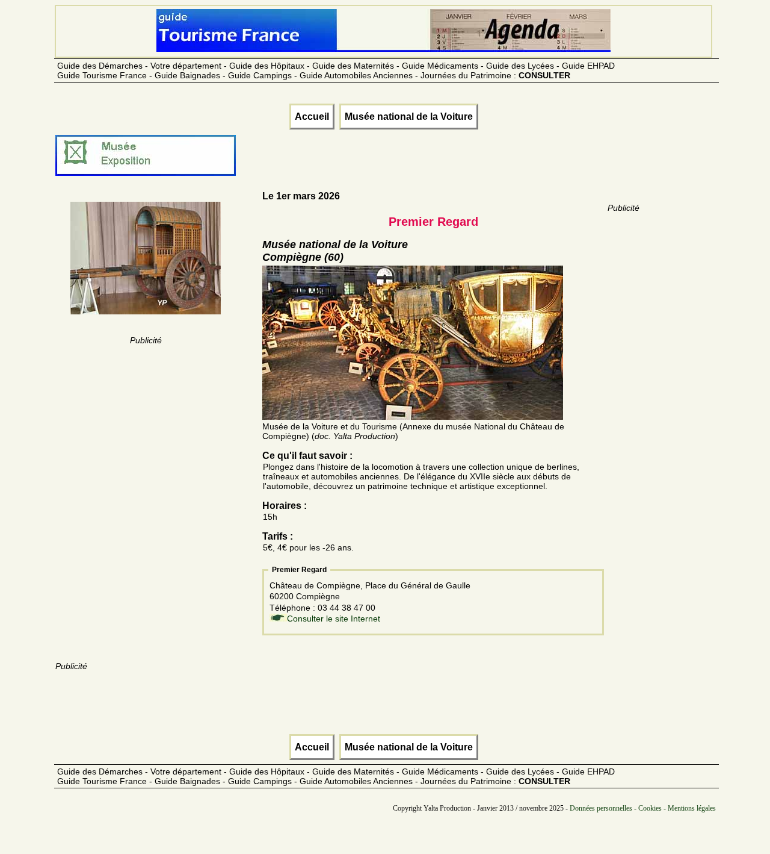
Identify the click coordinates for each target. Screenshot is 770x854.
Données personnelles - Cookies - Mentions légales (643, 808)
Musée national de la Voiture (409, 116)
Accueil (312, 116)
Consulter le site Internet (333, 618)
